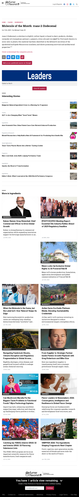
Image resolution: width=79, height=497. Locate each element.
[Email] (4, 57)
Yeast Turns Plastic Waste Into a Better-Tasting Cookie (22, 146)
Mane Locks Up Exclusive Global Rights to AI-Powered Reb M (56, 267)
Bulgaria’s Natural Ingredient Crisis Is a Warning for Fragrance (25, 105)
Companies (45, 394)
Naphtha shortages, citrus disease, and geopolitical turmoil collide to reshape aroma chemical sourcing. (18, 364)
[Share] (8, 57)
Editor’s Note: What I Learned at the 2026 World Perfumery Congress (27, 176)
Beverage (6, 394)
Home (4, 22)
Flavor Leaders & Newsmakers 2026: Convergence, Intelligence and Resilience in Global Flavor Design (58, 400)
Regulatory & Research (8, 133)
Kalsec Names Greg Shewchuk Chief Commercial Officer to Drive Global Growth (19, 224)
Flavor (10, 22)
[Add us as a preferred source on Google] (22, 57)
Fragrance (4, 153)
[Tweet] (18, 57)
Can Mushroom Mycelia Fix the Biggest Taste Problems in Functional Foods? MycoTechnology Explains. (19, 400)
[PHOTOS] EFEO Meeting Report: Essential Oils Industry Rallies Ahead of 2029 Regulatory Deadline (58, 224)
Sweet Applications (7, 143)
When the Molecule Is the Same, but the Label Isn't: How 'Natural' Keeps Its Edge (20, 311)
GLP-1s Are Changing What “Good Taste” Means (19, 115)
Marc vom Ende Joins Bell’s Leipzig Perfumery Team (21, 156)
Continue (50, 488)
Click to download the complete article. (17, 52)
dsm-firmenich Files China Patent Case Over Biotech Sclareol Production (29, 125)
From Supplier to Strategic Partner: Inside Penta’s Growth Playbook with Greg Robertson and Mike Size (58, 356)
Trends (4, 112)
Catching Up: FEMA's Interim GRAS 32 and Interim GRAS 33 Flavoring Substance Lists (20, 445)
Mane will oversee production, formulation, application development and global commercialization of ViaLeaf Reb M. (59, 274)
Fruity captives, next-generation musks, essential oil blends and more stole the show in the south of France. (57, 451)
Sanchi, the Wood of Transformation (15, 166)
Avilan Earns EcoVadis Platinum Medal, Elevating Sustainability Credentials (56, 311)
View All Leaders (39, 88)
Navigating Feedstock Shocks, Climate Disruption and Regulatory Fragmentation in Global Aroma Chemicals (18, 356)
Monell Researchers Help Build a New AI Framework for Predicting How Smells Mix (32, 135)
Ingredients (19, 22)
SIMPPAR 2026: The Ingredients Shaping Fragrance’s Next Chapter (57, 444)
